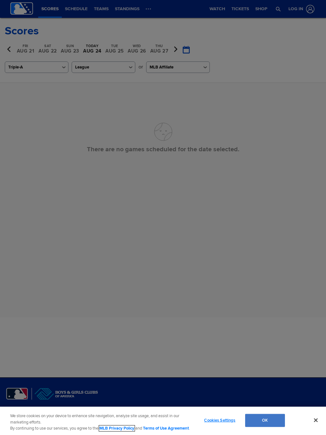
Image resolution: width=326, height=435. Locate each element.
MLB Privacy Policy (116, 428)
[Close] (316, 420)
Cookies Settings (219, 420)
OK (265, 420)
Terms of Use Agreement (166, 428)
